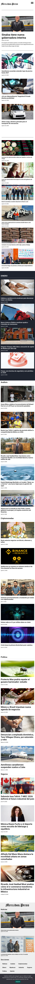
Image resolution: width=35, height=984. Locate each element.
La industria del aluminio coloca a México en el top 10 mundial (14, 954)
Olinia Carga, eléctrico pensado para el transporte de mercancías (14, 122)
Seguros (29, 967)
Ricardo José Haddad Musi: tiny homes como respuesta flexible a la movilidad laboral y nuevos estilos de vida (17, 457)
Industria (21, 967)
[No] (32, 979)
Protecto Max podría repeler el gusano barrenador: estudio (15, 680)
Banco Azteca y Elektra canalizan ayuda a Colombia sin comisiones (14, 323)
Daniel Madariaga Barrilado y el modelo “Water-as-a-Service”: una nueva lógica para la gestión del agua (17, 484)
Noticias (4, 964)
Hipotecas (12, 967)
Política (4, 971)
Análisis (12, 964)
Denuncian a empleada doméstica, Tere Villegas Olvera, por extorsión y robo (17, 737)
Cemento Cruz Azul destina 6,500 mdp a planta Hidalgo (16, 244)
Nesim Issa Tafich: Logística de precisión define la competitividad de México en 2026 (17, 431)
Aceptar (18, 981)
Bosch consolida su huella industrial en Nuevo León (15, 201)
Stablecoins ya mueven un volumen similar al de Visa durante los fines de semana (16, 567)
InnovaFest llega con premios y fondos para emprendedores (17, 265)
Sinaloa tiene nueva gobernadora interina (14, 36)
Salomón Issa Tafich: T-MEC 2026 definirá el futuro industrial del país (17, 797)
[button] (32, 3)
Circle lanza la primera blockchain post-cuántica (16, 645)
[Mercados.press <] (12, 4)
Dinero (4, 967)
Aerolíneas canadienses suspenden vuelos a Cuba (13, 766)
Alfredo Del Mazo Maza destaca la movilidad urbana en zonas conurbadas (17, 856)
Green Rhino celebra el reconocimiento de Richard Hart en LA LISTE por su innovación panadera (17, 405)
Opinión (12, 971)
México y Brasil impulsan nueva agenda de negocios (16, 708)
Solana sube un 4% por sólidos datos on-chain (16, 622)
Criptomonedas (22, 964)
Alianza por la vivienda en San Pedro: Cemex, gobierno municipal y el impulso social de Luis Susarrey (16, 510)
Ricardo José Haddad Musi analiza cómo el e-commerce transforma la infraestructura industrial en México (17, 888)
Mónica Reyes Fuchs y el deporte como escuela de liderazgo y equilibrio (16, 826)
